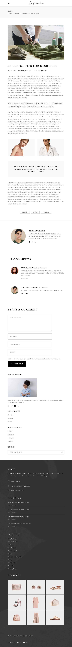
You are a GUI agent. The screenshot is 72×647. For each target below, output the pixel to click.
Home (10, 14)
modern (46, 212)
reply (23, 278)
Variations (10, 566)
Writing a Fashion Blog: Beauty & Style (18, 502)
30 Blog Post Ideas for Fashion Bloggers (18, 509)
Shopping (11, 418)
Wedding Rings (12, 569)
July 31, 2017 (12, 70)
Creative (16, 14)
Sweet (10, 421)
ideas (35, 212)
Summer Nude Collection (15, 557)
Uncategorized (12, 563)
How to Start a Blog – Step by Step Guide (19, 524)
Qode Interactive (17, 636)
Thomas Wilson (26, 70)
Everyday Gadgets (13, 539)
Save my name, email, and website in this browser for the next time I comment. (35, 359)
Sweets (10, 560)
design (24, 212)
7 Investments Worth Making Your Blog (18, 516)
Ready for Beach (12, 551)
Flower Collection (12, 542)
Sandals (10, 554)
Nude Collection (12, 548)
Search (11, 447)
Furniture (10, 545)
